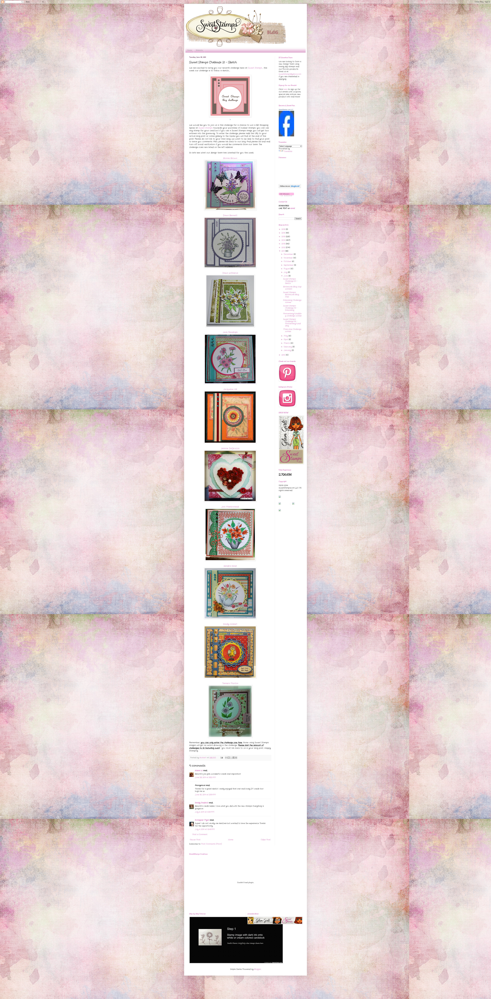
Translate (288, 151)
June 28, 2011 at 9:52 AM (205, 777)
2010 (284, 355)
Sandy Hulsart (230, 624)
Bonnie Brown (230, 158)
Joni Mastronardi (230, 506)
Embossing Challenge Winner (292, 301)
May (286, 336)
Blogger (257, 969)
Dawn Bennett (230, 215)
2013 (284, 243)
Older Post (265, 839)
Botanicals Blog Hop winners (292, 287)
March (287, 343)
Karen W (199, 770)
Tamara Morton (230, 683)
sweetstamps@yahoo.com (290, 74)
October (288, 261)
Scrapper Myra (202, 820)
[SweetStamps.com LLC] (286, 136)
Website (199, 50)
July (286, 272)
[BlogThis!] (228, 757)
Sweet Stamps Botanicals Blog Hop (291, 294)
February (288, 346)
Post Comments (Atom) (211, 844)
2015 (284, 236)
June (286, 276)
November (288, 258)
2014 (284, 240)
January (288, 350)
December (289, 254)
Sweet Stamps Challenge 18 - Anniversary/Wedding (292, 322)
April (286, 339)
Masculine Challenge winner (292, 330)
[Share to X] (231, 757)
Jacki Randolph (230, 332)
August (287, 268)
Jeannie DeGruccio (230, 448)
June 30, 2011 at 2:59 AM (205, 794)
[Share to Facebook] (233, 757)
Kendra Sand (230, 566)
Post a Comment (199, 834)
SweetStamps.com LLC (286, 109)
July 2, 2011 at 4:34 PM (204, 812)
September (289, 265)
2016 (284, 233)
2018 (284, 229)
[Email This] (226, 757)
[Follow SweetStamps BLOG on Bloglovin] (290, 187)
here (285, 89)
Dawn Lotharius (230, 273)
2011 (283, 251)
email (292, 208)
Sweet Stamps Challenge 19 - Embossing (290, 308)
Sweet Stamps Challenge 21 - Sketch (290, 281)
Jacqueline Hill (230, 389)
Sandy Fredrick (201, 802)
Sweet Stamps (255, 68)
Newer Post (195, 839)
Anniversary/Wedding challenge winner (292, 314)
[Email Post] (222, 758)
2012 (284, 247)
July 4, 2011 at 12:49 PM (205, 829)
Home (189, 50)
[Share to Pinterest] (236, 757)
